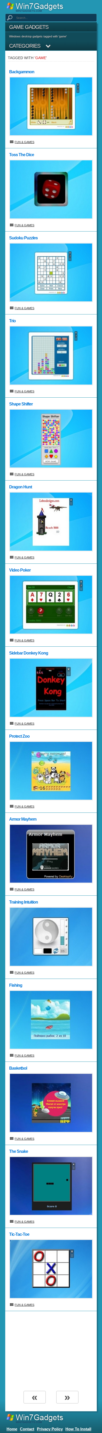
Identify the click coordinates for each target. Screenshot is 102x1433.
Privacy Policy (50, 1429)
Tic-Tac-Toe (19, 1234)
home (12, 1429)
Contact (27, 1429)
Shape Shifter (21, 404)
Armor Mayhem (22, 819)
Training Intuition (23, 902)
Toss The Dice (21, 155)
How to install (78, 1429)
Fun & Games (24, 142)
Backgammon (21, 72)
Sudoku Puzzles (23, 238)
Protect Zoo (19, 736)
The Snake (18, 1151)
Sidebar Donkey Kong (28, 653)
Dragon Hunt (20, 487)
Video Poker (20, 570)
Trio (12, 321)
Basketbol (18, 1068)
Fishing (15, 985)
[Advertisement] (50, 1350)
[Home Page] (36, 6)
